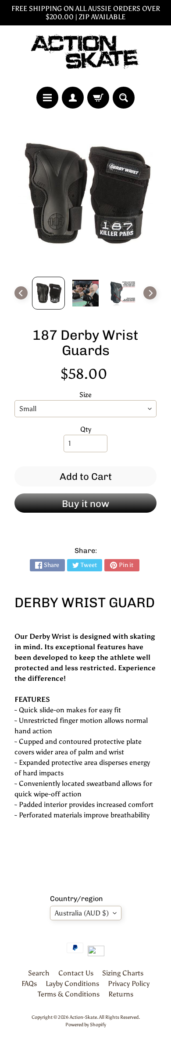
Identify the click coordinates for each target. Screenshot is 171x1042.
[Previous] (21, 292)
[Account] (73, 98)
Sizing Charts (122, 973)
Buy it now (85, 504)
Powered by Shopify (85, 1024)
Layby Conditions (72, 983)
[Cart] (98, 98)
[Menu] (47, 98)
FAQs (29, 983)
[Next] (150, 292)
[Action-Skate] (85, 56)
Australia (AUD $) (82, 913)
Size (85, 395)
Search (39, 973)
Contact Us (75, 973)
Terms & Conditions (69, 994)
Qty (85, 429)
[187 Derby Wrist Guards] (48, 293)
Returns (120, 994)
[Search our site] (124, 98)
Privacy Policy (129, 983)
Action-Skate (83, 1017)
